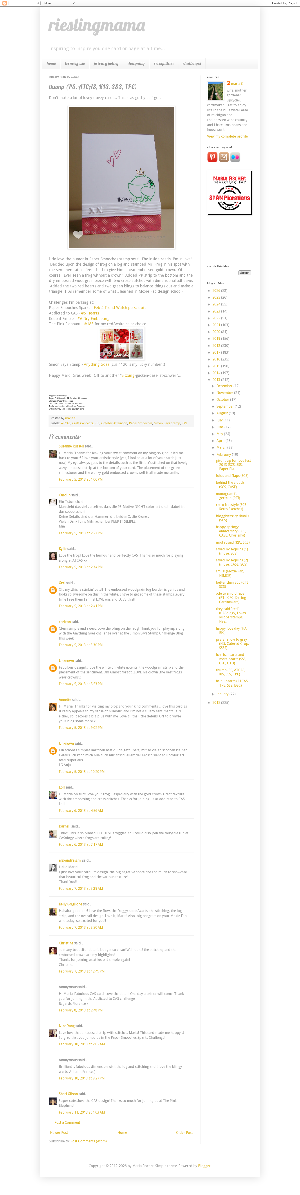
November (225, 393)
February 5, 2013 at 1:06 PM (81, 479)
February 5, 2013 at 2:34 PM (81, 567)
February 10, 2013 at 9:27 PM (82, 1078)
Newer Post (59, 1133)
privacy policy (106, 63)
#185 (88, 324)
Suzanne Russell (71, 446)
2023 (216, 311)
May (220, 434)
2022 (216, 318)
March (222, 447)
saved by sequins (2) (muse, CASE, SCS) (232, 562)
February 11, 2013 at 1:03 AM (82, 1112)
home (51, 63)
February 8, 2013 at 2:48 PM (81, 1010)
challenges (192, 63)
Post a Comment (67, 1122)
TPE (185, 423)
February (224, 454)
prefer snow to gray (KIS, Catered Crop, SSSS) (232, 643)
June (220, 427)
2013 (216, 380)
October (223, 399)
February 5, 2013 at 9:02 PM (81, 728)
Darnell (64, 826)
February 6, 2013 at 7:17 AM (81, 844)
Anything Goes (96, 364)
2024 (216, 304)
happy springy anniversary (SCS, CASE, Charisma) (231, 531)
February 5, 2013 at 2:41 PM (81, 606)
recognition (163, 63)
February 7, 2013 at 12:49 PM (82, 971)
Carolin (64, 495)
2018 (216, 346)
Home (122, 1133)
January (223, 694)
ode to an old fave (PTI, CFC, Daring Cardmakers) (231, 597)
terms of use (75, 63)
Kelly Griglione (70, 904)
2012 (216, 702)
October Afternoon (114, 423)
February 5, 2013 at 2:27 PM (81, 533)
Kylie (63, 549)
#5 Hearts (90, 313)
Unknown (66, 661)
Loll (62, 787)
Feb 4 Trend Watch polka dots (120, 307)
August (223, 413)
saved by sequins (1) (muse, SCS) (232, 551)
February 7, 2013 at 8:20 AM (81, 927)
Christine (66, 943)
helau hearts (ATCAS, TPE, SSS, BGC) (232, 683)
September (226, 406)
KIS (97, 423)
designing (136, 63)
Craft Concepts (82, 423)
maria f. (237, 84)
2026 (216, 291)
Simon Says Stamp (167, 423)
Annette (65, 700)
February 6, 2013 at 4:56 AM (81, 811)
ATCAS (65, 423)
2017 (216, 352)
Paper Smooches (140, 423)
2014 (216, 373)
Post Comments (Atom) (88, 1141)
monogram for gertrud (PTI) (228, 496)
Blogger (204, 1166)
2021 (216, 325)
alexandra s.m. (70, 860)
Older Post (184, 1133)
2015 (216, 366)
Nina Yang (67, 1026)
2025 (216, 297)
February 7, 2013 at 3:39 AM (81, 888)
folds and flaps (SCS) (232, 476)
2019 (216, 338)
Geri (62, 583)
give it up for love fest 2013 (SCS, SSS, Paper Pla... (233, 464)
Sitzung (128, 375)
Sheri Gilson (68, 1094)
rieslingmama (97, 25)
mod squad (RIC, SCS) (233, 542)
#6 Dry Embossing (93, 318)
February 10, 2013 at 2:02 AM (82, 1044)
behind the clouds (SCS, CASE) (230, 484)
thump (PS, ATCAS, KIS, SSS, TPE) (230, 672)
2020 (216, 332)
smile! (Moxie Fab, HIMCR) (230, 573)
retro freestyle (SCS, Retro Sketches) (231, 507)
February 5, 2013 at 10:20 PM (82, 772)
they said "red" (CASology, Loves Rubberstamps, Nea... (231, 615)
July (220, 420)
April (221, 441)
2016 (216, 359)
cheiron (65, 622)
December (225, 386)
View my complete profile (227, 136)
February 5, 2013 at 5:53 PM (81, 684)
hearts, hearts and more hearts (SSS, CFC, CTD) (231, 659)
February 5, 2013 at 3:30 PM (81, 645)
